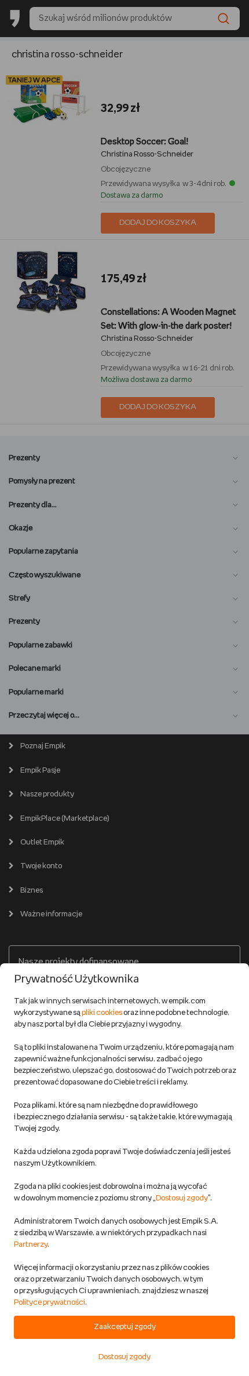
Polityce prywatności (49, 1302)
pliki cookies (102, 1013)
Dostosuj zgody (182, 1198)
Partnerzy (30, 1244)
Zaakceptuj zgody (125, 1327)
